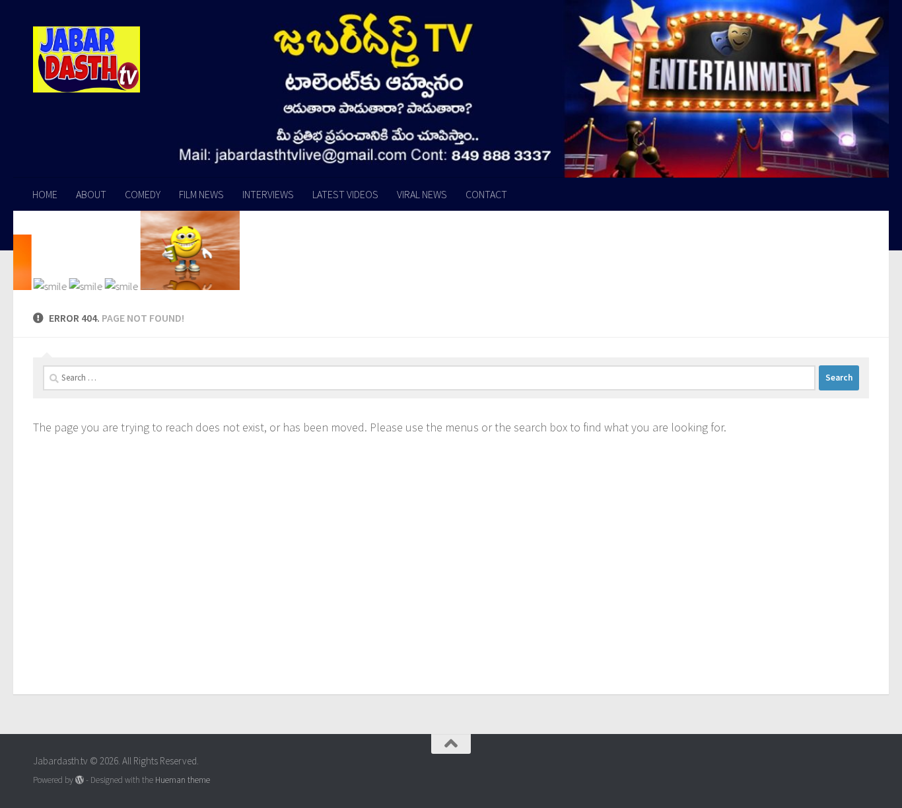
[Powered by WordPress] (79, 780)
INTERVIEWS (268, 194)
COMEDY (142, 194)
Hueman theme (182, 780)
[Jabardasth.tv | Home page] (86, 59)
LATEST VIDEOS (345, 194)
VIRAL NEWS (422, 194)
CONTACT (486, 194)
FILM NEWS (201, 194)
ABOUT (91, 194)
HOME (44, 194)
